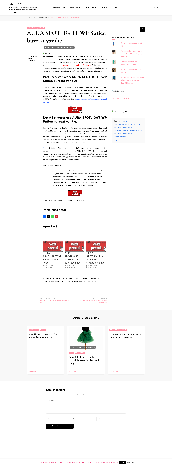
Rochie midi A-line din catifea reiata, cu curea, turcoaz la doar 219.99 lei (132, 80)
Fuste (71, 352)
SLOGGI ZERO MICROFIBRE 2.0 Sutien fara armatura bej (126, 336)
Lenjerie (41, 27)
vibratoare (57, 176)
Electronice (91, 8)
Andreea (30, 53)
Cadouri (105, 8)
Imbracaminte (58, 8)
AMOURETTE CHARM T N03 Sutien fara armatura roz (44, 336)
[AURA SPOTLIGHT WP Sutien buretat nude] (53, 246)
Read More (130, 462)
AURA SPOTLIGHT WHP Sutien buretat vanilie (73, 258)
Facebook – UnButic (121, 99)
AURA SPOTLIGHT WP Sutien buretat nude (52, 258)
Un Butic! (15, 4)
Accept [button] (123, 462)
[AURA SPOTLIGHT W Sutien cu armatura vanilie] (96, 246)
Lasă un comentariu (33, 59)
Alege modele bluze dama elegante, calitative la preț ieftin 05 (131, 54)
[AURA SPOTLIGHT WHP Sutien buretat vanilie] (74, 246)
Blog (117, 8)
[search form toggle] (162, 7)
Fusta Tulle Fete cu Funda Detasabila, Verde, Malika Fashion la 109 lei (85, 360)
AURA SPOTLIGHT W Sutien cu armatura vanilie (95, 258)
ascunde (124, 121)
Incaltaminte (75, 8)
